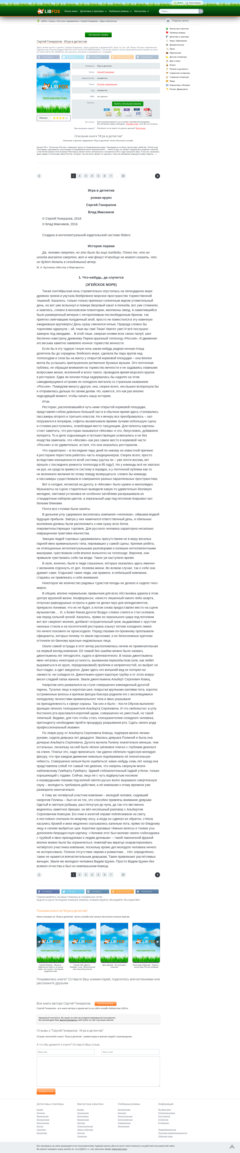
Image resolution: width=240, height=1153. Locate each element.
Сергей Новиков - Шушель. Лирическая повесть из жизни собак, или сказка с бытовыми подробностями (50, 968)
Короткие (122, 1113)
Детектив (41, 1113)
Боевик (40, 1110)
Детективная (83, 1116)
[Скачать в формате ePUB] (117, 116)
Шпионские (42, 1133)
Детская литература (178, 57)
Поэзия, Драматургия (179, 89)
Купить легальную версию (127, 104)
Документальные (177, 45)
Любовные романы (119, 11)
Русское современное (107, 84)
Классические (43, 1123)
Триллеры (41, 1130)
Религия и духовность (179, 69)
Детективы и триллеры (92, 11)
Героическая (83, 1113)
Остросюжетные (125, 1120)
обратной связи (119, 1149)
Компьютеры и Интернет (180, 85)
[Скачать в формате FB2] (107, 116)
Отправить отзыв (46, 1091)
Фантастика (140, 11)
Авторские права (98, 34)
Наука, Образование (178, 41)
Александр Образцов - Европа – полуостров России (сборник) (146, 966)
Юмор (172, 81)
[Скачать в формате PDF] (147, 116)
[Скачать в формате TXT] (127, 116)
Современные (124, 1123)
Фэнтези (81, 1133)
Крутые (40, 1126)
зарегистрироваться (68, 1020)
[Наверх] (232, 1147)
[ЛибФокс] (49, 11)
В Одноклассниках (124, 57)
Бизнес (173, 65)
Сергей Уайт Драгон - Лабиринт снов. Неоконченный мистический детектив (82, 967)
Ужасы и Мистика (85, 1130)
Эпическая (82, 1136)
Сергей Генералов (105, 72)
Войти (180, 3)
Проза (172, 49)
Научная (81, 1123)
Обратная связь (165, 1136)
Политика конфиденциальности (172, 1133)
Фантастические (125, 1116)
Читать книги (71, 11)
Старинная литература (179, 77)
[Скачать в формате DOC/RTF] (137, 116)
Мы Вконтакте (146, 57)
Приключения (175, 53)
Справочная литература (180, 73)
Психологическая (85, 1126)
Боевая (80, 1110)
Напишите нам (132, 124)
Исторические (43, 1120)
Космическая (83, 1120)
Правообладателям (167, 1130)
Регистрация (195, 3)
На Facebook (47, 57)
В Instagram (96, 57)
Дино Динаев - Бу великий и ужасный (114, 966)
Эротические (123, 1126)
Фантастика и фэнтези (179, 29)
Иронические (43, 1116)
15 (123, 176)
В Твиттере (71, 57)
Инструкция (140, 128)
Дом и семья (175, 61)
